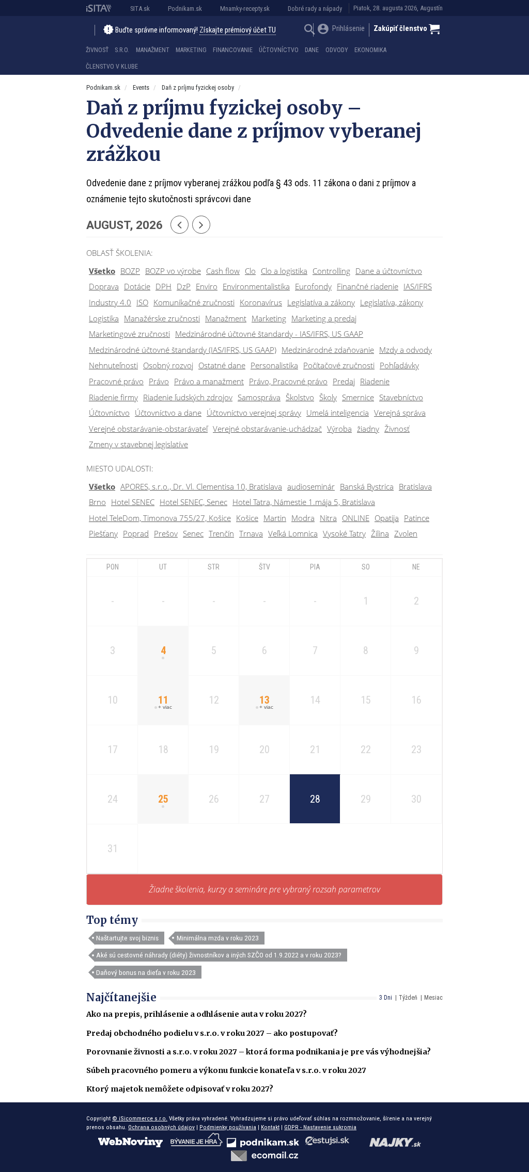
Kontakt (270, 1127)
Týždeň (408, 997)
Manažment (152, 50)
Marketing (191, 50)
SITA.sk (140, 8)
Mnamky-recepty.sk (245, 8)
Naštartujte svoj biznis (127, 938)
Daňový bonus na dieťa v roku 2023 (146, 972)
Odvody (336, 50)
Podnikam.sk (185, 8)
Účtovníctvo (279, 50)
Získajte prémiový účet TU (237, 30)
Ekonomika (370, 50)
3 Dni (385, 997)
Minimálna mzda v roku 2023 (218, 938)
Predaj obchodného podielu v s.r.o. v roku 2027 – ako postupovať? (212, 1033)
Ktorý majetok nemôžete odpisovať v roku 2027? (179, 1089)
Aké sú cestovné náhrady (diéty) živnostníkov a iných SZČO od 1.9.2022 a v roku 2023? (218, 955)
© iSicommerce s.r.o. (139, 1118)
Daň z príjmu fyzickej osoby (198, 87)
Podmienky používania (227, 1127)
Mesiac (433, 997)
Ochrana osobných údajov (161, 1127)
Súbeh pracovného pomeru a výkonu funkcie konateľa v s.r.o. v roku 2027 (226, 1070)
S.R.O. (122, 50)
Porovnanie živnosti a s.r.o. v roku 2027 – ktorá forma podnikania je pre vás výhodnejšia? (258, 1051)
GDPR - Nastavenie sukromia (320, 1127)
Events (141, 87)
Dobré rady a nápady (315, 8)
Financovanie (233, 50)
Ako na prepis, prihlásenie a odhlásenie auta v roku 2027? (196, 1014)
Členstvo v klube (112, 66)
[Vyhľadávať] (309, 31)
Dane (312, 50)
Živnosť (97, 50)
